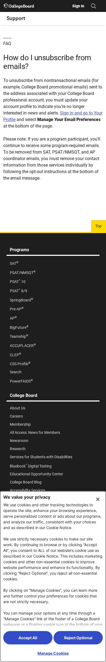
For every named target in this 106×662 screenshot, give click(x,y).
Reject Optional (78, 637)
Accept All (27, 637)
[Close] (98, 499)
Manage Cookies (53, 653)
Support (16, 18)
